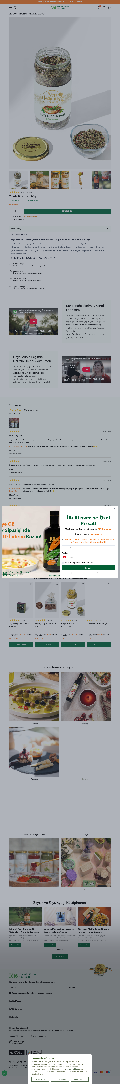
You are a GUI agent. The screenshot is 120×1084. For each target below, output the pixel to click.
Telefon (65, 553)
